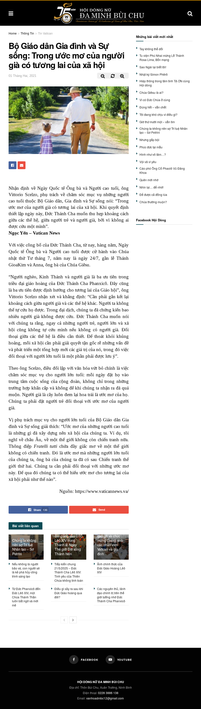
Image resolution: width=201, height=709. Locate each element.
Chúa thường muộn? (153, 202)
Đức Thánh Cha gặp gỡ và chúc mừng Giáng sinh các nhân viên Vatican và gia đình (110, 542)
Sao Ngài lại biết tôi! (152, 67)
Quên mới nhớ (148, 180)
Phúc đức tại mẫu (151, 147)
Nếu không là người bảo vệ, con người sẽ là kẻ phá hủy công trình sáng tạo (26, 570)
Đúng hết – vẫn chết (152, 107)
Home (13, 33)
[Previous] (64, 619)
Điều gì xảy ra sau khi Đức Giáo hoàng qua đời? (68, 593)
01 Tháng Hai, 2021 (22, 76)
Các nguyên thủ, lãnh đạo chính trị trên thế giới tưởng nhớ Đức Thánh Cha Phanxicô (111, 595)
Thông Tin (27, 33)
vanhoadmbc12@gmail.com (105, 698)
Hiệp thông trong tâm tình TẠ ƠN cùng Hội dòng (164, 83)
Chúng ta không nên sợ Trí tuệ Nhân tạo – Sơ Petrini (24, 547)
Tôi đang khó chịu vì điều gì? (158, 114)
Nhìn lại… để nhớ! (151, 187)
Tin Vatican (45, 33)
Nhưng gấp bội (149, 140)
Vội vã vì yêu (147, 162)
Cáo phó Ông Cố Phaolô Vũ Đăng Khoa (162, 170)
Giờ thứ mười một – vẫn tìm (157, 122)
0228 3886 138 (108, 693)
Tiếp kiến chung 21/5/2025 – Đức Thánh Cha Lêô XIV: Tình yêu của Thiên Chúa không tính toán (68, 572)
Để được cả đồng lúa (153, 194)
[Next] (73, 619)
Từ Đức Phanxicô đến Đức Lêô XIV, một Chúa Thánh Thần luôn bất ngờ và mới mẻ (26, 597)
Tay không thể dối (151, 49)
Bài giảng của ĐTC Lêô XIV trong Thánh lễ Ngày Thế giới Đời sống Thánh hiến (68, 544)
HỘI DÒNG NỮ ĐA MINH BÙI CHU (100, 682)
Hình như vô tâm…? (152, 154)
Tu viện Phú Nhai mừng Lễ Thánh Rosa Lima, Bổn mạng (161, 57)
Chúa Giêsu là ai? (151, 92)
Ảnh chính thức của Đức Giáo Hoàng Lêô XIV (111, 568)
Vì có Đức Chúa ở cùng (154, 100)
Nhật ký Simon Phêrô (153, 74)
